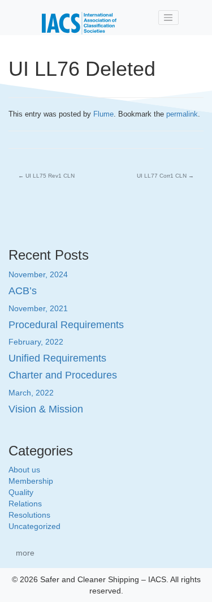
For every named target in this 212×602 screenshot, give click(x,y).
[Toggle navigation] (168, 17)
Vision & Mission (45, 409)
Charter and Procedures (62, 375)
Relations (25, 503)
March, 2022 (31, 392)
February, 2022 (35, 341)
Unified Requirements (57, 358)
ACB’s (22, 290)
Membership (30, 480)
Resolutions (29, 514)
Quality (20, 492)
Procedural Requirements (66, 324)
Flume (103, 114)
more (25, 552)
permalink (182, 114)
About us (24, 469)
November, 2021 (38, 308)
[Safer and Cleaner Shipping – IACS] (79, 17)
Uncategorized (34, 526)
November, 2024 (38, 274)
